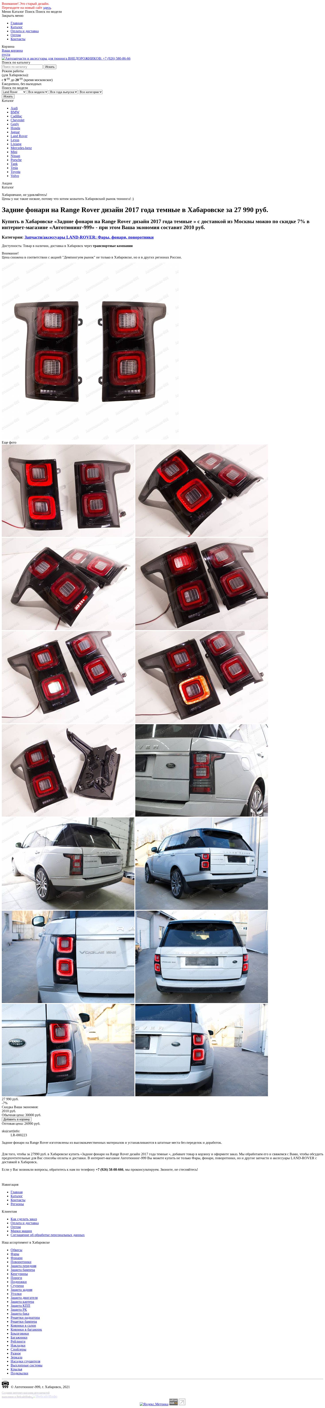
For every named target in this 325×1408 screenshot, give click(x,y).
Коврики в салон (23, 1325)
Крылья (16, 1369)
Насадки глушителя (25, 1361)
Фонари (17, 1258)
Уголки (16, 1294)
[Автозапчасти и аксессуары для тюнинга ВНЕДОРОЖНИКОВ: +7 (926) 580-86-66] (66, 58)
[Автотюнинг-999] (5, 1387)
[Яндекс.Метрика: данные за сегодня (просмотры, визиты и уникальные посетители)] (154, 1404)
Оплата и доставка (25, 31)
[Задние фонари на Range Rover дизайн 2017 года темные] (90, 438)
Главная (17, 23)
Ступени (17, 1286)
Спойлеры (18, 1349)
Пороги (16, 1278)
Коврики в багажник (26, 1329)
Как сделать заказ (24, 1219)
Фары (15, 1254)
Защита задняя (21, 1290)
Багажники (19, 1337)
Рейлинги (18, 1341)
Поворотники (21, 1262)
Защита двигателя (24, 1298)
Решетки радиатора (25, 1317)
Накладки (18, 1345)
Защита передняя (23, 1266)
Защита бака (20, 1313)
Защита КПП (20, 1305)
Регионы (17, 1204)
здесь (47, 8)
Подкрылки (19, 1373)
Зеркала (16, 1357)
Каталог (17, 27)
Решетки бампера (24, 1321)
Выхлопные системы (26, 1365)
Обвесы (16, 1250)
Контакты (18, 39)
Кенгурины (19, 1274)
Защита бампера (23, 1270)
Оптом (16, 35)
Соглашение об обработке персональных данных (48, 1235)
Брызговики (20, 1333)
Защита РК (19, 1309)
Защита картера (22, 1301)
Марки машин (21, 1231)
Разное (16, 1353)
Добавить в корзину (17, 1119)
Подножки (19, 1282)
